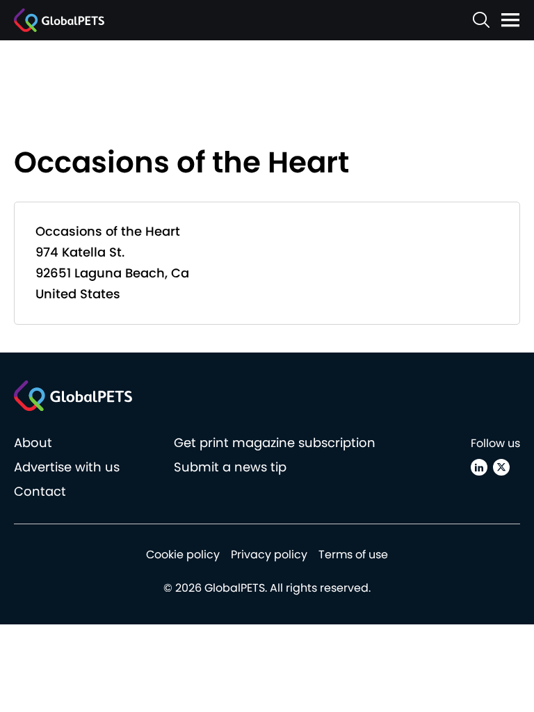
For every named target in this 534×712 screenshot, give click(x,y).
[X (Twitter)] (501, 467)
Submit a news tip (230, 467)
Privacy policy (269, 555)
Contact (40, 491)
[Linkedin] (479, 467)
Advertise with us (67, 467)
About (33, 442)
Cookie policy (183, 555)
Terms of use (353, 555)
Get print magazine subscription (274, 442)
